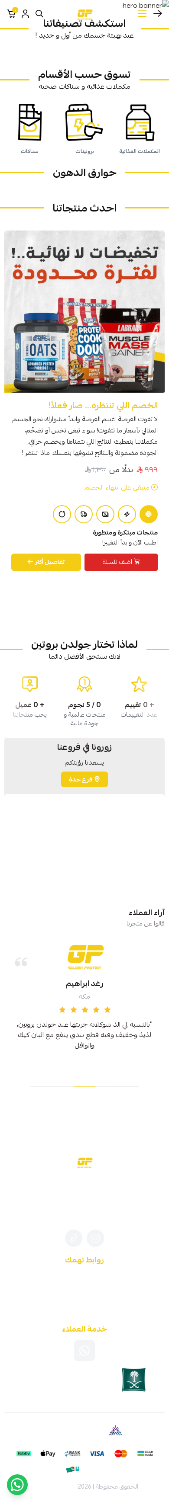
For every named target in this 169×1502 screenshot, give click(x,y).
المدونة (84, 1274)
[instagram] (95, 1238)
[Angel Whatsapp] (17, 1484)
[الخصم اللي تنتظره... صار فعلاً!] (84, 312)
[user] (25, 14)
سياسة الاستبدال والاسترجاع (84, 1308)
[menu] (142, 14)
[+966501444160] (84, 1350)
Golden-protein (53, 1486)
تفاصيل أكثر (50, 561)
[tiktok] (73, 1238)
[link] (139, 51)
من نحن (85, 1285)
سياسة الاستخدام (84, 1297)
